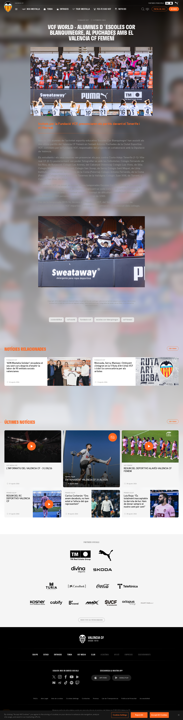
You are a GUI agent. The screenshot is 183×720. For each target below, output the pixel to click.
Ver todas (172, 348)
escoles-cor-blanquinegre (107, 319)
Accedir (174, 9)
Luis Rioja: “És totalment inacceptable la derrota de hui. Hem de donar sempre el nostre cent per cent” (136, 501)
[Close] (179, 715)
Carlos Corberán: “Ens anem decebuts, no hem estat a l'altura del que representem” (77, 499)
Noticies (122, 9)
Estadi (46, 655)
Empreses (129, 655)
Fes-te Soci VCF (103, 9)
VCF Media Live (11, 465)
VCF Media (81, 655)
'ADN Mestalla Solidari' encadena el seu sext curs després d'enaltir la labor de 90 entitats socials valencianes (24, 367)
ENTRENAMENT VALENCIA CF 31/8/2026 (86, 479)
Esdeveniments (144, 655)
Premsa (96, 698)
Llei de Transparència (110, 698)
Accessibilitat (145, 698)
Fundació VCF (11, 360)
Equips (35, 655)
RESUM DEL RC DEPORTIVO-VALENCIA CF (18, 498)
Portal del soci (159, 9)
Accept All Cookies (159, 715)
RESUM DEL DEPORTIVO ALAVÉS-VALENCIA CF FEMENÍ (148, 469)
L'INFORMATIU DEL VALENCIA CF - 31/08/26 (29, 468)
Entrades (63, 9)
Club (93, 655)
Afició (116, 655)
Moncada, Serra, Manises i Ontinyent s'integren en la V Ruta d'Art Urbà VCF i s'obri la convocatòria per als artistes (113, 367)
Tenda (49, 9)
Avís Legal (44, 698)
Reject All (139, 715)
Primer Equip (70, 477)
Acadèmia (105, 655)
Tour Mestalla (82, 9)
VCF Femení (128, 465)
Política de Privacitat (129, 698)
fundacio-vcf (85, 319)
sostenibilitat (56, 319)
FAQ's (35, 698)
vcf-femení (127, 319)
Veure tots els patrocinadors (91, 620)
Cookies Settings (72, 698)
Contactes (86, 698)
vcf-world (71, 319)
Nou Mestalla (33, 9)
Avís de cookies (57, 698)
